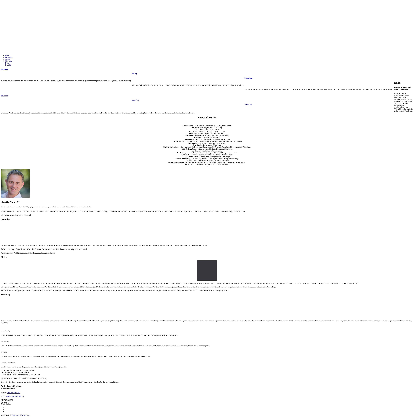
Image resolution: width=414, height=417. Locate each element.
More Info (4, 96)
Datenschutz (25, 415)
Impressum (16, 415)
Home (7, 55)
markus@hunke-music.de (15, 396)
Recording (8, 57)
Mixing (7, 59)
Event (7, 63)
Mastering (8, 61)
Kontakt (8, 65)
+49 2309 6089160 (13, 393)
